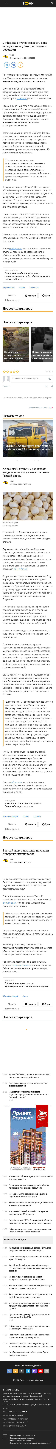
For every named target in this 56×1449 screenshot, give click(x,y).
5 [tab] (34, 461)
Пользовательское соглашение (22, 1438)
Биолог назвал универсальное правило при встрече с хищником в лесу (30, 1287)
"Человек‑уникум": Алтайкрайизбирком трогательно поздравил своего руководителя (31, 1344)
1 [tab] (17, 461)
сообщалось (15, 248)
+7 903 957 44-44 (13, 1412)
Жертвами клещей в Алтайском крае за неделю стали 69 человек (28, 1212)
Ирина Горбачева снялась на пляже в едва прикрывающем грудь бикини (30, 1075)
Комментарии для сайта (41, 407)
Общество (13, 484)
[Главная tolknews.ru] (28, 3)
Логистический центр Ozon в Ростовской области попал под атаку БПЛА (29, 1336)
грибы (25, 816)
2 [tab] (22, 461)
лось (25, 996)
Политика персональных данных (22, 1436)
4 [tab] (30, 461)
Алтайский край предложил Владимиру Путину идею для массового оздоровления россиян (30, 1268)
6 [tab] (38, 461)
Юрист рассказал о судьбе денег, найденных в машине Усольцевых (31, 1204)
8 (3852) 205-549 (13, 1422)
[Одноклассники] (20, 64)
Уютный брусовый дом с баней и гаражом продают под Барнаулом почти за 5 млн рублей (29, 1306)
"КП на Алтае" (20, 569)
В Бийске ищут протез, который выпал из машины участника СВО (29, 1327)
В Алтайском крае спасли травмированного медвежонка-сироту (26, 984)
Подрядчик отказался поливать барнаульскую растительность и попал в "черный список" (29, 1094)
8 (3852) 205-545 (13, 1419)
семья (22, 288)
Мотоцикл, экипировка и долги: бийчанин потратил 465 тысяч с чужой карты (30, 1249)
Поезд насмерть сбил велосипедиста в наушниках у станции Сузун (28, 1195)
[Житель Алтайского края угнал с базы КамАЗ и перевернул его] (28, 438)
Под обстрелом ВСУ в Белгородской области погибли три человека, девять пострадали (30, 1221)
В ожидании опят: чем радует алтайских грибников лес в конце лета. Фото (29, 1186)
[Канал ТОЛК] (45, 295)
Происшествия (15, 58)
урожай (37, 816)
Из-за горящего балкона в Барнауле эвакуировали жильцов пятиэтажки (27, 1278)
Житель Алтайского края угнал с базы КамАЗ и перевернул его (28, 447)
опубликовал (9, 903)
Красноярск (9, 288)
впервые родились (22, 965)
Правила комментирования (20, 1440)
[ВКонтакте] (13, 64)
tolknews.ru (14, 1390)
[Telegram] (6, 64)
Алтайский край (10, 816)
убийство (34, 288)
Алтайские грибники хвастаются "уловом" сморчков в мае (23, 805)
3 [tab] (26, 461)
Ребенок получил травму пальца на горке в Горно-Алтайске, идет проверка (30, 1230)
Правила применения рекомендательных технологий (30, 1443)
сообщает (22, 98)
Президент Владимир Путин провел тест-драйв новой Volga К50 (29, 1316)
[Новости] (30, 295)
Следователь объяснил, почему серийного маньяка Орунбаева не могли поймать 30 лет (27, 276)
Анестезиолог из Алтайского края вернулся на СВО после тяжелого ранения (30, 1295)
